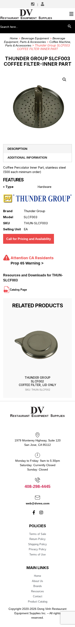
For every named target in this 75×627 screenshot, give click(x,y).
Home (14, 38)
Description (17, 148)
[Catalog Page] (27, 287)
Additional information (27, 157)
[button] (64, 79)
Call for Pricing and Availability (28, 239)
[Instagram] (41, 512)
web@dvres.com (37, 503)
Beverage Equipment (35, 38)
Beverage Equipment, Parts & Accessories (34, 40)
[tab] (37, 148)
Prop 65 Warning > (27, 263)
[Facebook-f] (34, 512)
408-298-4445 (37, 486)
